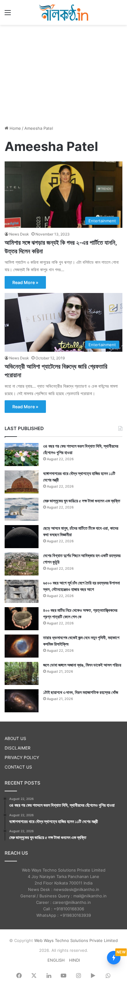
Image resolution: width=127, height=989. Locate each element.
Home (14, 128)
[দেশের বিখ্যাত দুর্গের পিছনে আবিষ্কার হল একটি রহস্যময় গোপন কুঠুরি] (22, 564)
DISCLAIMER (18, 748)
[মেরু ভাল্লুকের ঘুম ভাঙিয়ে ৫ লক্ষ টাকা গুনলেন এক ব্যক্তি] (22, 509)
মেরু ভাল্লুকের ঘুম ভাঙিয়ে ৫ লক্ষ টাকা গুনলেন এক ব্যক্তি (81, 500)
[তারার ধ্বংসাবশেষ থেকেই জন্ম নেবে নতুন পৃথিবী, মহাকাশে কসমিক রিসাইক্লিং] (22, 646)
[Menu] (8, 15)
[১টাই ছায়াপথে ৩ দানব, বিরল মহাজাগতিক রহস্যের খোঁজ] (22, 700)
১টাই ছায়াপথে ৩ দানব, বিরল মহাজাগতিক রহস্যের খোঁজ (80, 692)
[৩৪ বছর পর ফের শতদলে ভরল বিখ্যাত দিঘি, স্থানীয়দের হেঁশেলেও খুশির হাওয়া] (22, 454)
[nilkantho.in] (63, 12)
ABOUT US (15, 738)
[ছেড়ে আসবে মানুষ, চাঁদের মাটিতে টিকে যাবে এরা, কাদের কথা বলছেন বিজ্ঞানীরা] (22, 536)
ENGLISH (56, 960)
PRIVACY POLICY (22, 757)
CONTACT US (18, 767)
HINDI (74, 960)
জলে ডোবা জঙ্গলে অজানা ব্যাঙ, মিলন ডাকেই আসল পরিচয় (82, 664)
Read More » (25, 282)
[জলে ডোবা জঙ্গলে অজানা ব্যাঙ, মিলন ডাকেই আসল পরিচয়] (22, 673)
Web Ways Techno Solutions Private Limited (76, 940)
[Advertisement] (63, 74)
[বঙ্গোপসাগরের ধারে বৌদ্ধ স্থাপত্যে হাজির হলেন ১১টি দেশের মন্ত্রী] (22, 481)
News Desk (19, 234)
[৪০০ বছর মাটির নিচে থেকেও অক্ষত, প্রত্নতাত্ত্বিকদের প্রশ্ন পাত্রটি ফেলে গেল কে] (22, 618)
